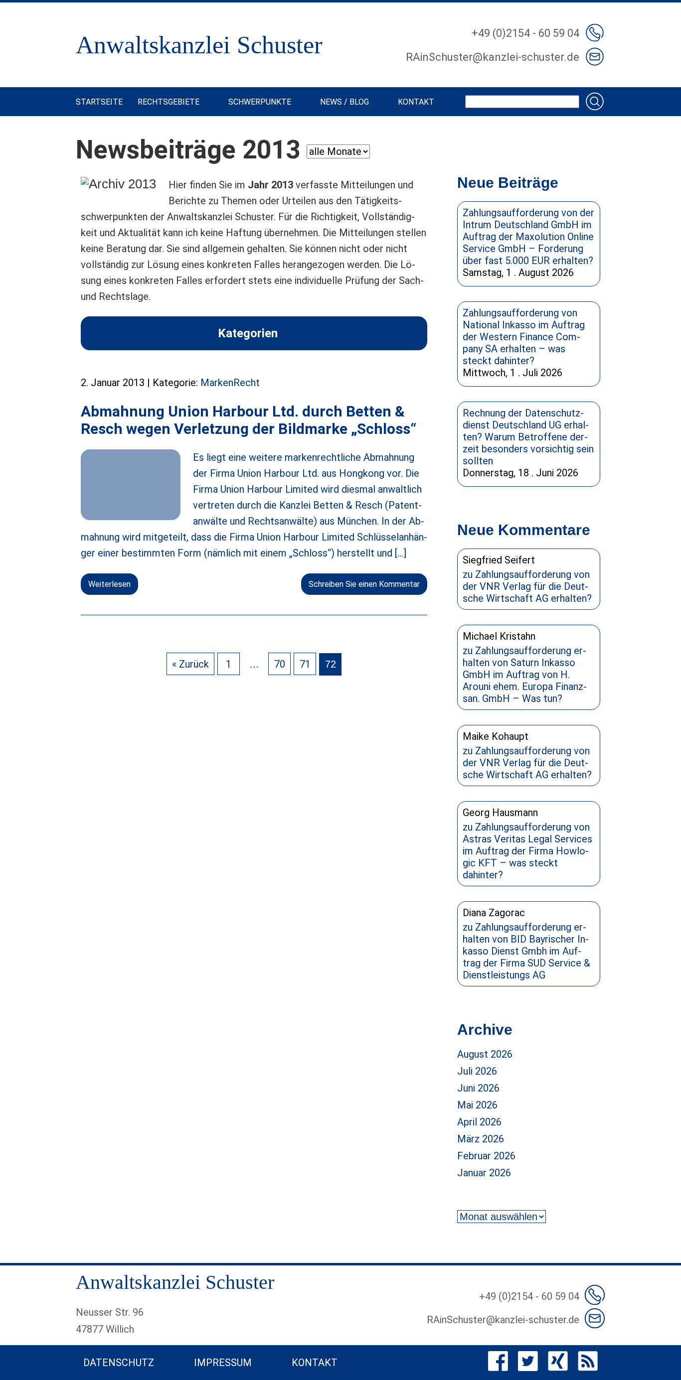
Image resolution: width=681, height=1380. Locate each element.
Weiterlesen (109, 584)
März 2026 (480, 1139)
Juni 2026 (478, 1088)
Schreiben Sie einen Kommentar (364, 584)
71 (305, 664)
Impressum (223, 1363)
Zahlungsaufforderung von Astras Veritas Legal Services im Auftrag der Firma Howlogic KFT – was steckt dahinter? (527, 851)
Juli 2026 (477, 1071)
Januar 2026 (484, 1173)
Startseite (99, 102)
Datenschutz (118, 1363)
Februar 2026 (486, 1156)
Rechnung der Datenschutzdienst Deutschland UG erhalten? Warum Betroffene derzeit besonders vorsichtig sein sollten (528, 437)
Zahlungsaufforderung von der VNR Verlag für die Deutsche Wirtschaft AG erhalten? (527, 586)
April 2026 (479, 1122)
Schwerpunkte (259, 102)
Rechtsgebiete (168, 102)
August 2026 (484, 1054)
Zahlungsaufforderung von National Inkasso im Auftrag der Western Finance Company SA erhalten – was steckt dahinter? (524, 337)
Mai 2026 (477, 1105)
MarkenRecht (230, 383)
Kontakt (416, 102)
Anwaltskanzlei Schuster (199, 45)
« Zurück (190, 664)
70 (279, 664)
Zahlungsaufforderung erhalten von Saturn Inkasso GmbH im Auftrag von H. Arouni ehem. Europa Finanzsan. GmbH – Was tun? (525, 674)
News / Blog (344, 102)
